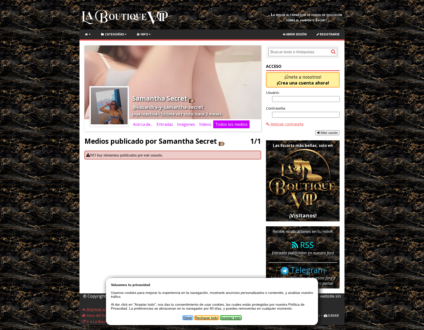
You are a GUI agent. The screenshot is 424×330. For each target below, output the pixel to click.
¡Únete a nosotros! (303, 80)
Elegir (187, 318)
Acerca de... (143, 124)
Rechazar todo (206, 318)
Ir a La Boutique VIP (102, 321)
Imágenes (186, 124)
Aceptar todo (231, 318)
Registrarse (329, 34)
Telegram (307, 270)
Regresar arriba (99, 309)
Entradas (165, 124)
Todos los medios (231, 124)
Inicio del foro (97, 315)
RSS (306, 245)
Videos (205, 124)
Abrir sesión (296, 34)
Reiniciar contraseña (287, 123)
